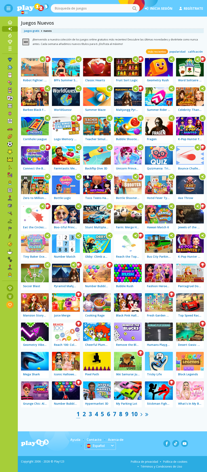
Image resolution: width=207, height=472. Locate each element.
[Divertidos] (10, 152)
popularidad (177, 51)
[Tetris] (10, 175)
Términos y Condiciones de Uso (161, 466)
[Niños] (10, 182)
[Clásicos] (10, 221)
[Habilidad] (10, 236)
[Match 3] (10, 59)
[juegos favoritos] (10, 304)
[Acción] (10, 213)
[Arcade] (10, 198)
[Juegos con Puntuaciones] (10, 288)
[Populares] (10, 35)
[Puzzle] (10, 67)
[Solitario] (10, 98)
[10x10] (10, 106)
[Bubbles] (10, 83)
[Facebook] (166, 443)
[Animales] (10, 259)
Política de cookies (175, 462)
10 (134, 414)
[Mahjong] (10, 75)
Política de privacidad (144, 462)
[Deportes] (10, 136)
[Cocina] (10, 252)
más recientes (157, 51)
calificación (195, 51)
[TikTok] (175, 443)
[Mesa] (10, 206)
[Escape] (10, 167)
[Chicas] (10, 275)
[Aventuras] (10, 244)
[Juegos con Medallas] (10, 296)
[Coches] (10, 129)
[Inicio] (10, 22)
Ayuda (75, 439)
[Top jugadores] (10, 42)
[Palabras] (10, 190)
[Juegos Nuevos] (10, 29)
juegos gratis (31, 31)
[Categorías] (10, 49)
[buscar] (134, 8)
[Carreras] (10, 229)
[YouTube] (184, 443)
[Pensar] (10, 113)
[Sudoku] (10, 121)
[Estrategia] (10, 159)
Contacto (94, 439)
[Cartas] (10, 90)
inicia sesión (161, 8)
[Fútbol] (10, 144)
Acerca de (116, 439)
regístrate (193, 8)
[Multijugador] (10, 267)
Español (99, 445)
